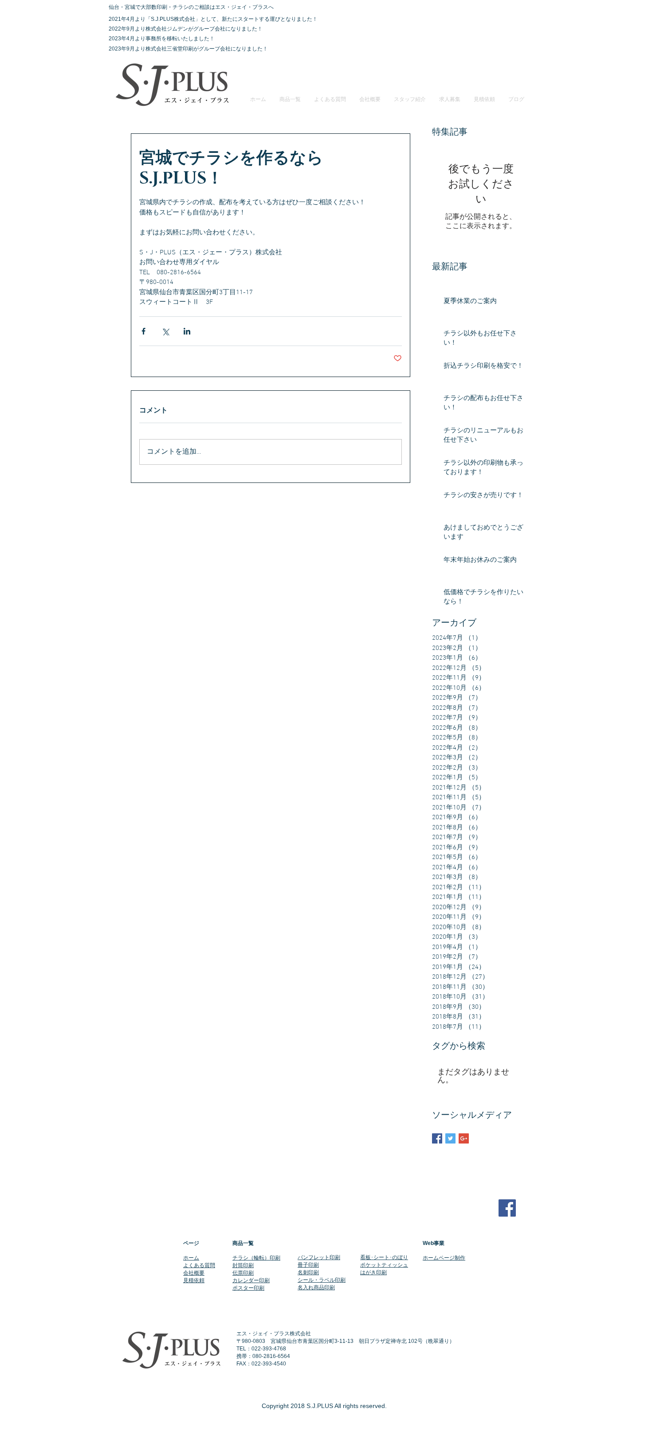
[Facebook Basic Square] (437, 1138)
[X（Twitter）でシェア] (165, 331)
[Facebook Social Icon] (507, 1208)
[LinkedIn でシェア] (187, 331)
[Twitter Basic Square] (450, 1138)
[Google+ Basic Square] (464, 1138)
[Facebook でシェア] (143, 331)
